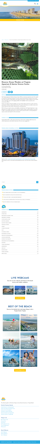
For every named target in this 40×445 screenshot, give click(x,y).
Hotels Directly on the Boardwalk (7, 407)
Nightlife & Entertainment (7, 235)
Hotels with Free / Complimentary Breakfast (11, 197)
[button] (37, 3)
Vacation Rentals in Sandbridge (7, 414)
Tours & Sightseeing (6, 244)
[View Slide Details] (20, 143)
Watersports (4, 246)
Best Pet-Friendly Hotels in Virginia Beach (11, 201)
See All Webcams (20, 298)
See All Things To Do (20, 370)
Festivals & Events (5, 224)
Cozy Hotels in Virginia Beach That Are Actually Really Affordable (16, 199)
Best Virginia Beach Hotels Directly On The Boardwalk (13, 192)
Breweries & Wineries (6, 217)
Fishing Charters (5, 251)
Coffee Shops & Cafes (6, 219)
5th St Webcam (4, 432)
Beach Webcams (4, 430)
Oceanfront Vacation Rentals (6, 411)
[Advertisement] (20, 30)
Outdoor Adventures (6, 237)
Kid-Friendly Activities (6, 233)
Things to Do (4, 417)
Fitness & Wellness (5, 228)
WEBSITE (4, 92)
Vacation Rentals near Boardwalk (7, 412)
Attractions (3, 422)
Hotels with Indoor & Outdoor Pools (8, 408)
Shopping (3, 242)
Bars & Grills (4, 253)
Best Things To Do (4, 419)
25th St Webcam (4, 433)
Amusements (3, 421)
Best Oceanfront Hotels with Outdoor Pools (12, 194)
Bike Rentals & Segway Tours (7, 215)
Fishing (3, 226)
